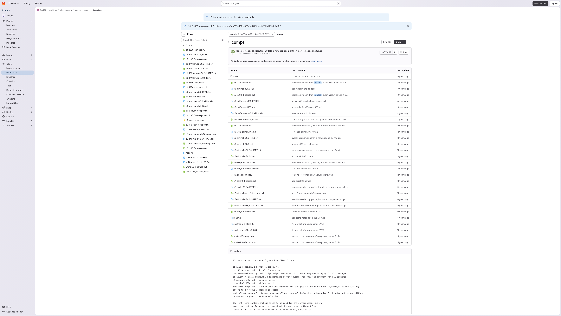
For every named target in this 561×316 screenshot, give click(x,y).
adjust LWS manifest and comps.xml (309, 101)
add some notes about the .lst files (308, 218)
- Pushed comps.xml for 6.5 (305, 131)
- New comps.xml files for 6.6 (306, 76)
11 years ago (403, 76)
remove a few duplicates (304, 113)
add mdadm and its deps (303, 88)
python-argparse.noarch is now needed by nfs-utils (316, 138)
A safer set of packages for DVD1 (308, 224)
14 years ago (403, 101)
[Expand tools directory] (183, 45)
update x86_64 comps (302, 156)
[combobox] (203, 40)
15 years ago (403, 218)
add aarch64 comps (301, 181)
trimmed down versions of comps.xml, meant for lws (317, 236)
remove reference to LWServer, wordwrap (312, 175)
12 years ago (403, 82)
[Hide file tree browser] (183, 34)
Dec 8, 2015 (265, 54)
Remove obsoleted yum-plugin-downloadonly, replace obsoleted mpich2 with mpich (320, 125)
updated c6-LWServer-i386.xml (307, 107)
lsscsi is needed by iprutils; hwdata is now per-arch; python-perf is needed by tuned (279, 51)
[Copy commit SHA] (395, 52)
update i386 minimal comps (305, 144)
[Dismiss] (408, 26)
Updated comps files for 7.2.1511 (307, 211)
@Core (317, 82)
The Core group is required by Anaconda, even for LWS (319, 119)
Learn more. (316, 61)
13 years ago (403, 88)
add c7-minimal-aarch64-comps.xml (309, 193)
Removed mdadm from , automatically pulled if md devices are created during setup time (320, 82)
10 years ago (403, 187)
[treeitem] (203, 45)
